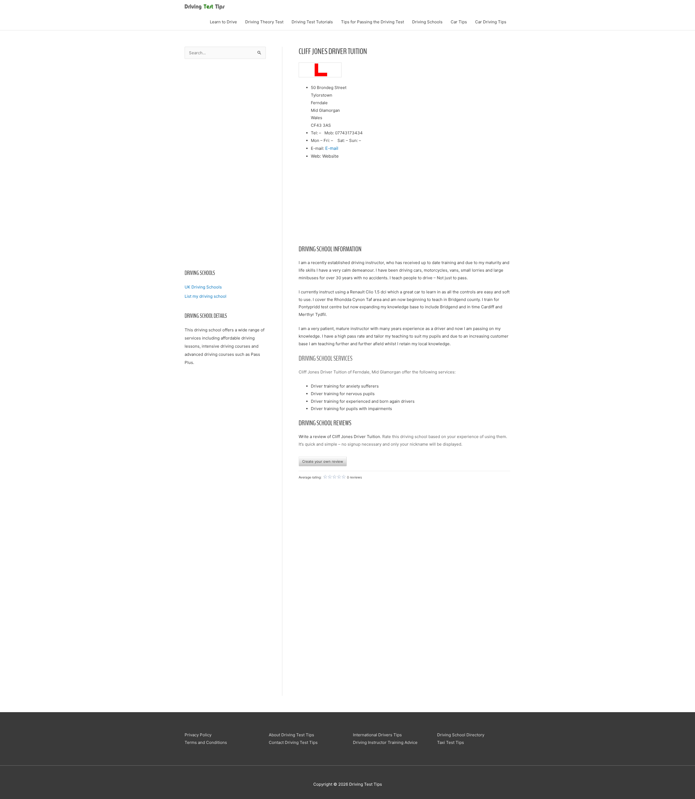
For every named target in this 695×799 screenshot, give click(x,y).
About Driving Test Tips (291, 734)
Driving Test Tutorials (312, 21)
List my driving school (205, 296)
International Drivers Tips (377, 734)
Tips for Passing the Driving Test (372, 21)
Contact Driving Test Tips (293, 742)
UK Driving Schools (203, 287)
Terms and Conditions (206, 742)
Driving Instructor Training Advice (385, 742)
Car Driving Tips (490, 21)
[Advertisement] (225, 168)
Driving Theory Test (264, 21)
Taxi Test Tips (450, 742)
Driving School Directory (460, 734)
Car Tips (459, 21)
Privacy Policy (198, 734)
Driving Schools (427, 21)
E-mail (331, 148)
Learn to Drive (223, 21)
